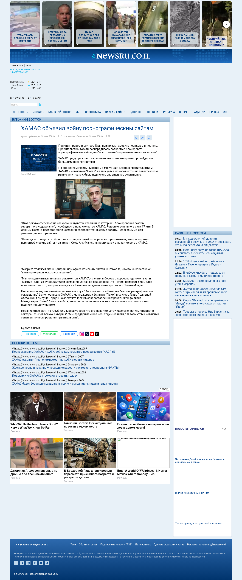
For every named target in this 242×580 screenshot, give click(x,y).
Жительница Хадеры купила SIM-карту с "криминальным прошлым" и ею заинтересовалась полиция (201, 292)
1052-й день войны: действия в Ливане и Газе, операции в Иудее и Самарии (199, 264)
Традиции (198, 112)
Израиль (38, 112)
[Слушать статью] (153, 137)
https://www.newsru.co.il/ (28, 348)
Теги (73, 544)
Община (152, 112)
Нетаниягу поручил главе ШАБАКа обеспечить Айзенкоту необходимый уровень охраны (202, 253)
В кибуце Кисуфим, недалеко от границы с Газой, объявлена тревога (200, 274)
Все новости (20, 112)
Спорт (183, 112)
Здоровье (136, 112)
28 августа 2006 (77, 364)
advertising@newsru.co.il (212, 544)
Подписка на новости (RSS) (116, 544)
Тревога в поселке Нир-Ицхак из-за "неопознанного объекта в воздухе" (202, 313)
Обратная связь (88, 544)
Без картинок (143, 544)
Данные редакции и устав (169, 544)
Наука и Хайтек (115, 112)
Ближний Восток (59, 112)
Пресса (214, 112)
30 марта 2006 (76, 380)
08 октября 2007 (77, 348)
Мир (78, 112)
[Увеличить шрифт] (142, 137)
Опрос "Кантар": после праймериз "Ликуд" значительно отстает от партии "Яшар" (201, 303)
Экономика (93, 112)
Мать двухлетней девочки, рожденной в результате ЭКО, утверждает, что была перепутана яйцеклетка (203, 241)
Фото (226, 112)
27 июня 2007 (76, 356)
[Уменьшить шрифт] (136, 137)
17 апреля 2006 (77, 372)
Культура (168, 112)
